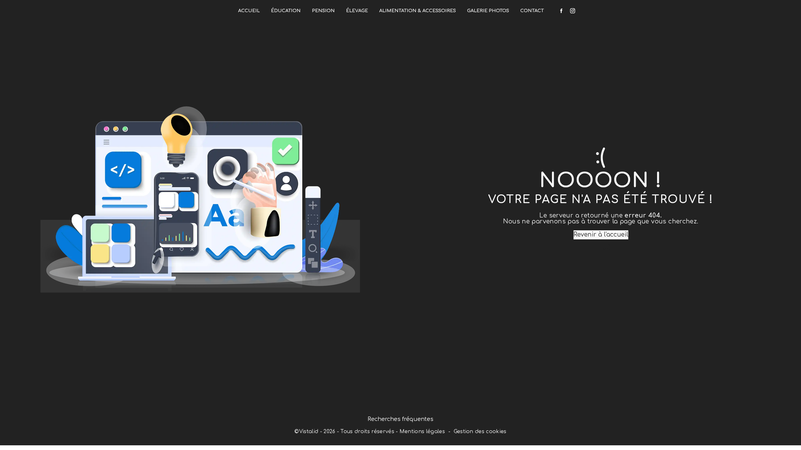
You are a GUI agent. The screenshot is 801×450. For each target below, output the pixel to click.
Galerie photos (488, 10)
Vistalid (309, 431)
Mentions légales (422, 431)
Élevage (357, 10)
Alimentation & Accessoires (417, 10)
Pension (323, 10)
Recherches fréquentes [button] (400, 419)
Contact (532, 10)
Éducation (286, 10)
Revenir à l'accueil (601, 234)
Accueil (249, 10)
